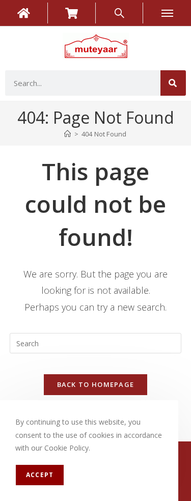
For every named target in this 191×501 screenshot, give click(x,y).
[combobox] (82, 83)
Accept (39, 474)
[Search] (173, 83)
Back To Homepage (95, 384)
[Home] (67, 133)
